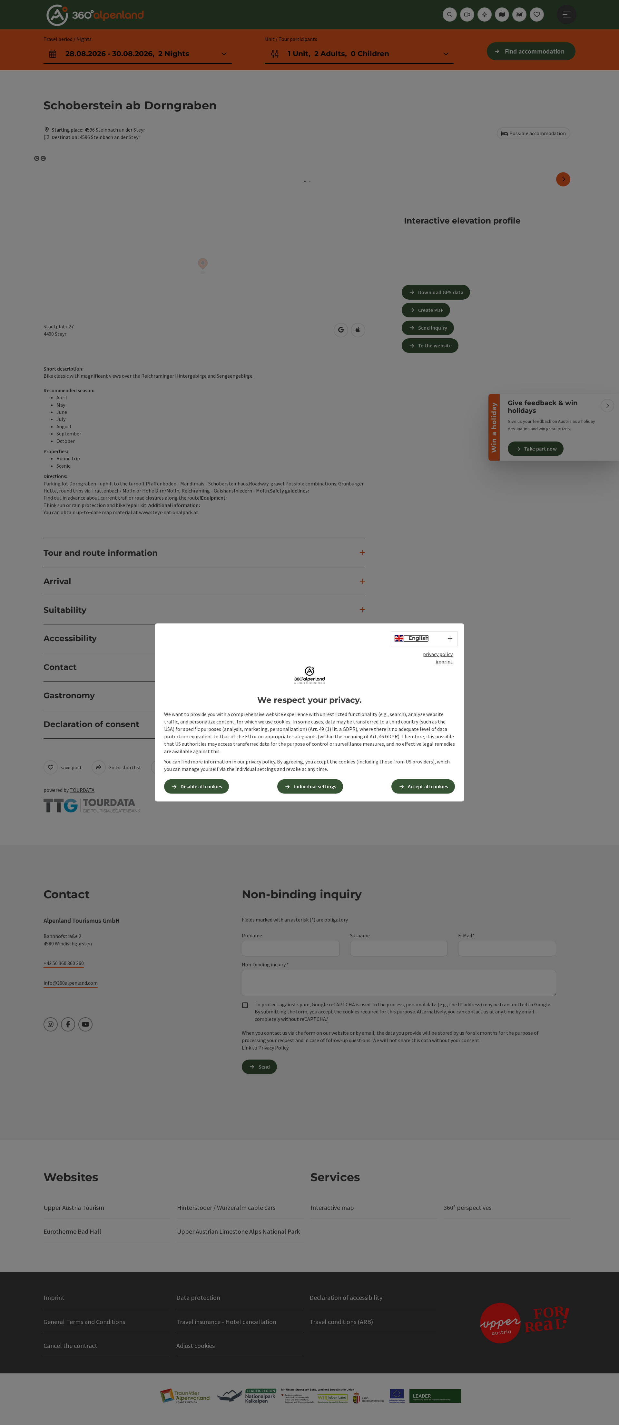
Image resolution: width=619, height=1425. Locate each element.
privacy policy (438, 654)
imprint (444, 661)
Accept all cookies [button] (428, 786)
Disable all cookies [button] (201, 786)
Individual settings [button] (315, 786)
